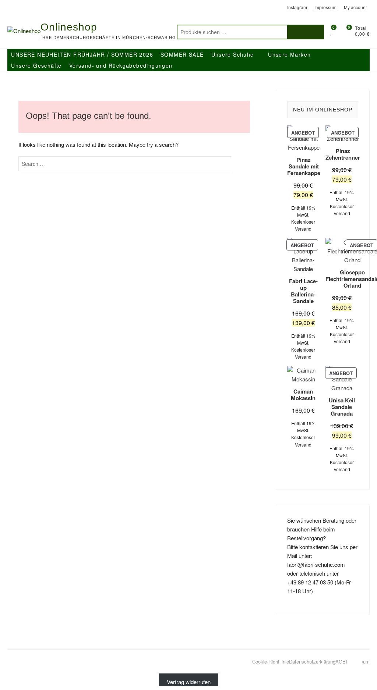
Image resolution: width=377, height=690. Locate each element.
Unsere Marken (289, 54)
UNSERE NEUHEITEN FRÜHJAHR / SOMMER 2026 (82, 54)
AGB (340, 661)
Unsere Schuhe (232, 54)
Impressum (325, 7)
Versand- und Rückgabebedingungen (121, 65)
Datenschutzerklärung (312, 661)
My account (355, 7)
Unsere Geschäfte (36, 65)
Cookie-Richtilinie (270, 661)
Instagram (297, 7)
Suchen (305, 32)
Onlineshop (68, 27)
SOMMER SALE (182, 54)
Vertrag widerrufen (189, 682)
